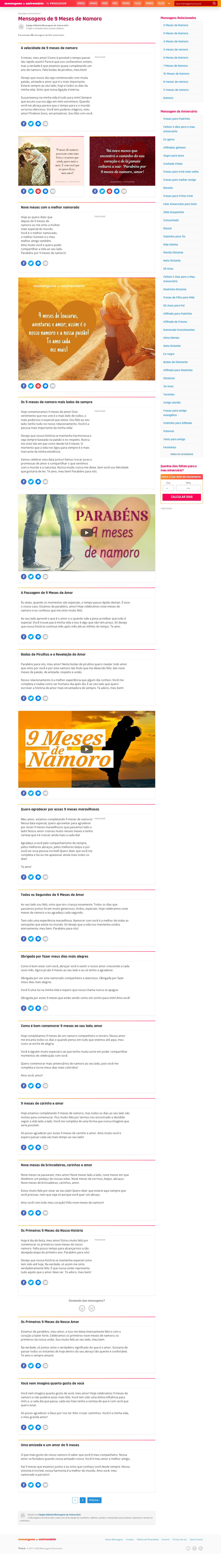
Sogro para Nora (173, 156)
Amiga (81, 3)
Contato (130, 1539)
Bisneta (168, 188)
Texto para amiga (174, 439)
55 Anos (168, 269)
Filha (137, 3)
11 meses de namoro (176, 90)
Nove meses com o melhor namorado (50, 207)
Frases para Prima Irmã (178, 196)
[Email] (45, 123)
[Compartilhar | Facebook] (23, 123)
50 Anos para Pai (174, 306)
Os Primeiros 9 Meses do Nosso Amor (50, 1322)
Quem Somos (196, 1539)
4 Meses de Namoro (175, 41)
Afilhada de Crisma (175, 322)
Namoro (168, 98)
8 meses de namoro (175, 82)
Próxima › (94, 1500)
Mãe (115, 3)
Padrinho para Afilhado (177, 423)
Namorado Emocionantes (179, 330)
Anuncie (165, 1539)
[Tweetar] (31, 123)
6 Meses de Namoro (175, 58)
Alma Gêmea (171, 338)
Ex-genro (169, 139)
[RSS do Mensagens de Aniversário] (201, 1548)
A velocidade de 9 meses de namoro (49, 48)
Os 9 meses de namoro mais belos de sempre (56, 402)
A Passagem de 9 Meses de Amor (47, 592)
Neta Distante (172, 346)
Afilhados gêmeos (174, 148)
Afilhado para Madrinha (178, 370)
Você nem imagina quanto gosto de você (52, 1383)
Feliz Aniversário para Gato (180, 204)
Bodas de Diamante (175, 362)
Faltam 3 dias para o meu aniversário (179, 129)
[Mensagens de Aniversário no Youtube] (188, 1548)
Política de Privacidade (147, 1539)
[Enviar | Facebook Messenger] (38, 123)
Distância (169, 378)
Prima (125, 3)
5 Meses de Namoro (175, 33)
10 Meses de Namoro (176, 74)
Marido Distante (173, 252)
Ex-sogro (168, 354)
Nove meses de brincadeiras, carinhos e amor (56, 1165)
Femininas (169, 447)
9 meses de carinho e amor (42, 1103)
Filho (161, 3)
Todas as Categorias (181, 454)
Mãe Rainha (170, 245)
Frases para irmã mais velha (181, 172)
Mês (188, 482)
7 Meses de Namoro (175, 66)
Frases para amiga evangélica (174, 413)
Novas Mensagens (114, 1539)
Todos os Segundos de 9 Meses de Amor (52, 894)
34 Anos (168, 386)
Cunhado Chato (172, 164)
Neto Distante (172, 261)
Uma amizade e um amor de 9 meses (50, 1445)
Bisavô (167, 228)
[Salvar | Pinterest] (38, 191)
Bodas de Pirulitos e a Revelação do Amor (53, 654)
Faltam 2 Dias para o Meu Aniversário (179, 279)
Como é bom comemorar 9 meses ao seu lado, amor (61, 1026)
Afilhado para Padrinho (177, 314)
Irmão (149, 3)
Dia (168, 482)
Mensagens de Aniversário (29, 13)
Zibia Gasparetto (173, 212)
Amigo (93, 3)
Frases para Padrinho (176, 119)
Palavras (168, 431)
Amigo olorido (172, 403)
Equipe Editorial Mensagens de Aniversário (59, 1515)
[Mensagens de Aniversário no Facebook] (194, 1548)
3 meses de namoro (175, 50)
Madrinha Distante (174, 289)
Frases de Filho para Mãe (178, 297)
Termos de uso (179, 1539)
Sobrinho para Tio (174, 236)
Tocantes (169, 394)
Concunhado (171, 220)
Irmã (105, 3)
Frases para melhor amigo (179, 180)
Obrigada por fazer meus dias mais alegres (54, 956)
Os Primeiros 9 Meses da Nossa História (52, 1230)
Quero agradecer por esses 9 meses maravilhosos (60, 809)
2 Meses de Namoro (175, 25)
